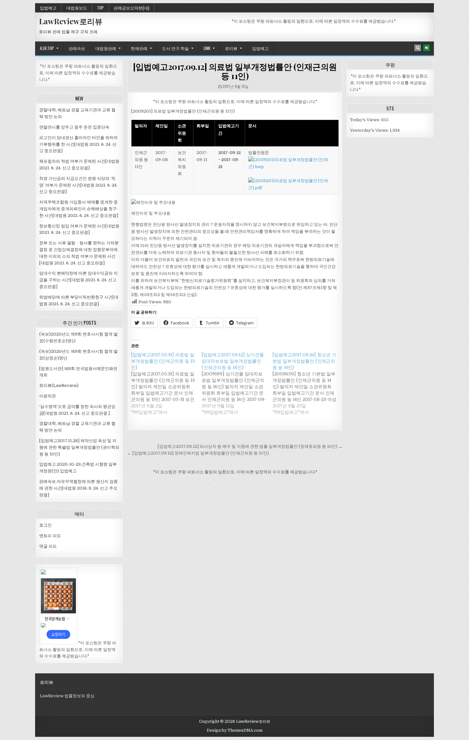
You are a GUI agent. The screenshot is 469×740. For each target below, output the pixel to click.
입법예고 (48, 7)
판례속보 (77, 48)
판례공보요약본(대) (131, 7)
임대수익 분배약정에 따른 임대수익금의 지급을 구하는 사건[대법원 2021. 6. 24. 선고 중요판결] (78, 280)
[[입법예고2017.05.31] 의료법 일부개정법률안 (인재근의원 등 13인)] (166, 383)
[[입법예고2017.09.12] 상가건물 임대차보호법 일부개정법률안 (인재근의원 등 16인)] (237, 383)
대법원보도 (76, 7)
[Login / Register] (426, 48)
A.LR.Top (47, 48)
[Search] (417, 48)
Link (207, 48)
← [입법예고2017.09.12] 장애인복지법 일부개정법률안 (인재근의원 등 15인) (198, 453)
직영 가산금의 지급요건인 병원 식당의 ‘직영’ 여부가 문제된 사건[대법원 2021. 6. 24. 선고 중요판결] (78, 185)
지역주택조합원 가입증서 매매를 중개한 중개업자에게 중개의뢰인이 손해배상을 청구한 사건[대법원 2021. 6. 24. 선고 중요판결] (78, 209)
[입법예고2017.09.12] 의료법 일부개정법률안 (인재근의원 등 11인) (235, 71)
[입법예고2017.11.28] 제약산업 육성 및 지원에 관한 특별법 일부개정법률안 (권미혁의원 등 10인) (79, 447)
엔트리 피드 (50, 535)
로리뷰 (231, 48)
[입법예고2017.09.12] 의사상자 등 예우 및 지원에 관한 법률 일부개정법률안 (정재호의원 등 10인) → (250, 446)
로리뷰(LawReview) (58, 385)
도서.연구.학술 (175, 48)
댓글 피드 (48, 546)
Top (100, 7)
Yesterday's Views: (370, 130)
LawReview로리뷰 (70, 21)
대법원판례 (105, 48)
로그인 (45, 525)
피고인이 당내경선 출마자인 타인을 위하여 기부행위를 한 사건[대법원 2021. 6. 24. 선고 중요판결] (78, 144)
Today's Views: (365, 119)
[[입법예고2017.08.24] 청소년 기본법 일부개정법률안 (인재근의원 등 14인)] (307, 383)
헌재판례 (139, 48)
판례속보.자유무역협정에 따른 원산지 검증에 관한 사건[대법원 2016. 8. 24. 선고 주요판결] (78, 488)
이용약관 (47, 396)
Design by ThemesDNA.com (235, 730)
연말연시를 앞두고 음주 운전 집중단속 (74, 127)
